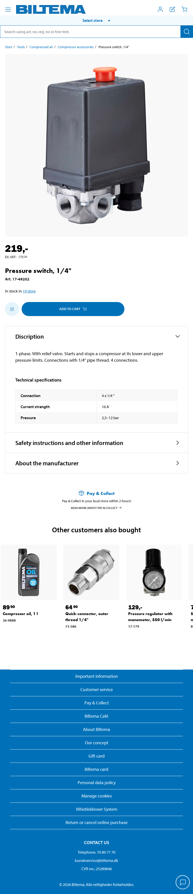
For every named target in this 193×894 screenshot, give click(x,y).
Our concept (96, 743)
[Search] (186, 31)
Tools (21, 47)
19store (29, 290)
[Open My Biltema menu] (160, 9)
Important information (96, 676)
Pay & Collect (96, 703)
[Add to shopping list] (12, 309)
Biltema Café (96, 716)
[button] (96, 20)
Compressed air (41, 47)
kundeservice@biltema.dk (96, 860)
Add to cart (69, 309)
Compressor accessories (76, 47)
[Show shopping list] (172, 9)
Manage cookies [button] (96, 796)
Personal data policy (97, 782)
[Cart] (184, 9)
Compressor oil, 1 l (20, 613)
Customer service (96, 689)
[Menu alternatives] (8, 9)
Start (8, 47)
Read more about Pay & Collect (94, 507)
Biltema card (96, 769)
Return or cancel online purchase (97, 822)
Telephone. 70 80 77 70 (96, 852)
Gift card (96, 756)
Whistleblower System (96, 809)
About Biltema (96, 729)
